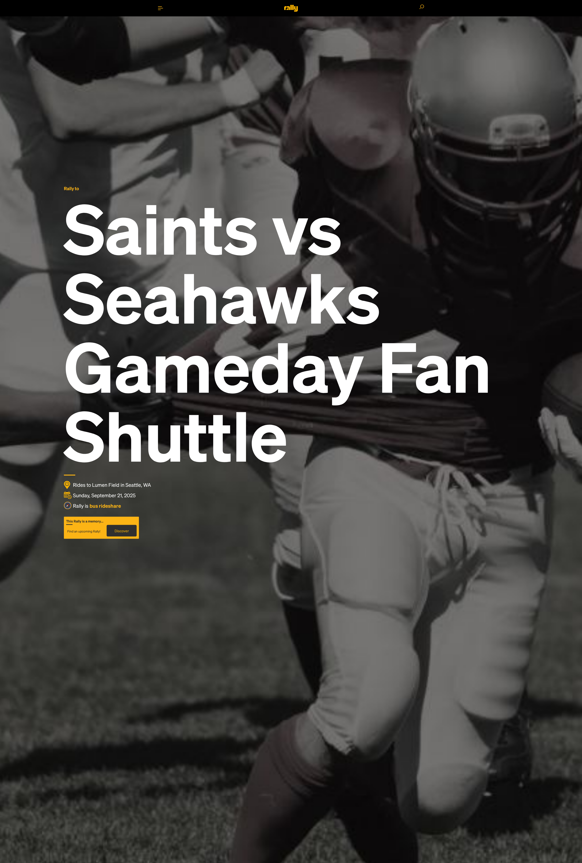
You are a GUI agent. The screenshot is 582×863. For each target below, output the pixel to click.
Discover (122, 530)
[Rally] (291, 8)
